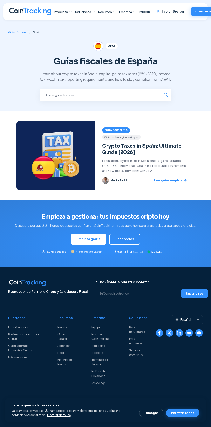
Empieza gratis (88, 239)
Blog (60, 352)
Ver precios (124, 239)
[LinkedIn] (179, 333)
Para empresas (135, 341)
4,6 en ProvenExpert (89, 251)
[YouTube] (189, 333)
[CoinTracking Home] (30, 11)
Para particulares (137, 329)
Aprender (63, 345)
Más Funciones (18, 357)
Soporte (97, 352)
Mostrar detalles (58, 415)
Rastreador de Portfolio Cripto (24, 336)
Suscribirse (194, 293)
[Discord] (199, 333)
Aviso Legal (98, 383)
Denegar (151, 413)
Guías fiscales (17, 32)
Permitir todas (182, 413)
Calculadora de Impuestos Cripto (20, 348)
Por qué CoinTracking (100, 336)
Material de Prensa (64, 362)
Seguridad (98, 345)
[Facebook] (159, 333)
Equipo (96, 327)
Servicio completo (136, 352)
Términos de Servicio (99, 362)
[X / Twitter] (169, 333)
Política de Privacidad (98, 373)
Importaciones (18, 327)
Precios (144, 11)
